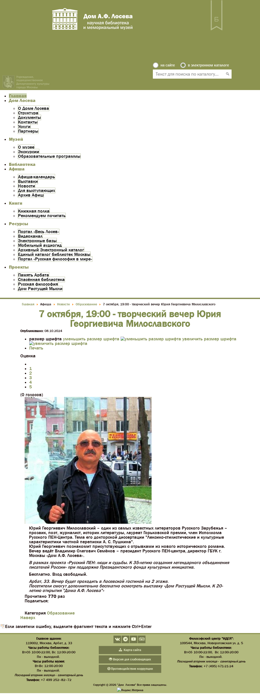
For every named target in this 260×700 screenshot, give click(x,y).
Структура (28, 112)
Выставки (28, 181)
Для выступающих (36, 190)
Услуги (24, 126)
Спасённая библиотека (41, 279)
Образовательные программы (49, 156)
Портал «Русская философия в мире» (55, 258)
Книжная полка (34, 211)
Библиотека (22, 164)
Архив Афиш (31, 195)
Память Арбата (33, 274)
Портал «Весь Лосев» (38, 231)
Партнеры (28, 131)
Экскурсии (28, 151)
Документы (29, 117)
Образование (61, 613)
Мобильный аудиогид (40, 245)
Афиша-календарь (36, 176)
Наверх (27, 617)
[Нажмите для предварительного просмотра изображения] (88, 522)
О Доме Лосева (33, 108)
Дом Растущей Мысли (40, 288)
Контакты (28, 122)
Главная (18, 95)
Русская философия (38, 284)
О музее (26, 147)
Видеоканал (30, 236)
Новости (26, 185)
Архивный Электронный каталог (51, 249)
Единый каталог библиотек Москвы (54, 254)
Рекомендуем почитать (42, 215)
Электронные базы (37, 240)
